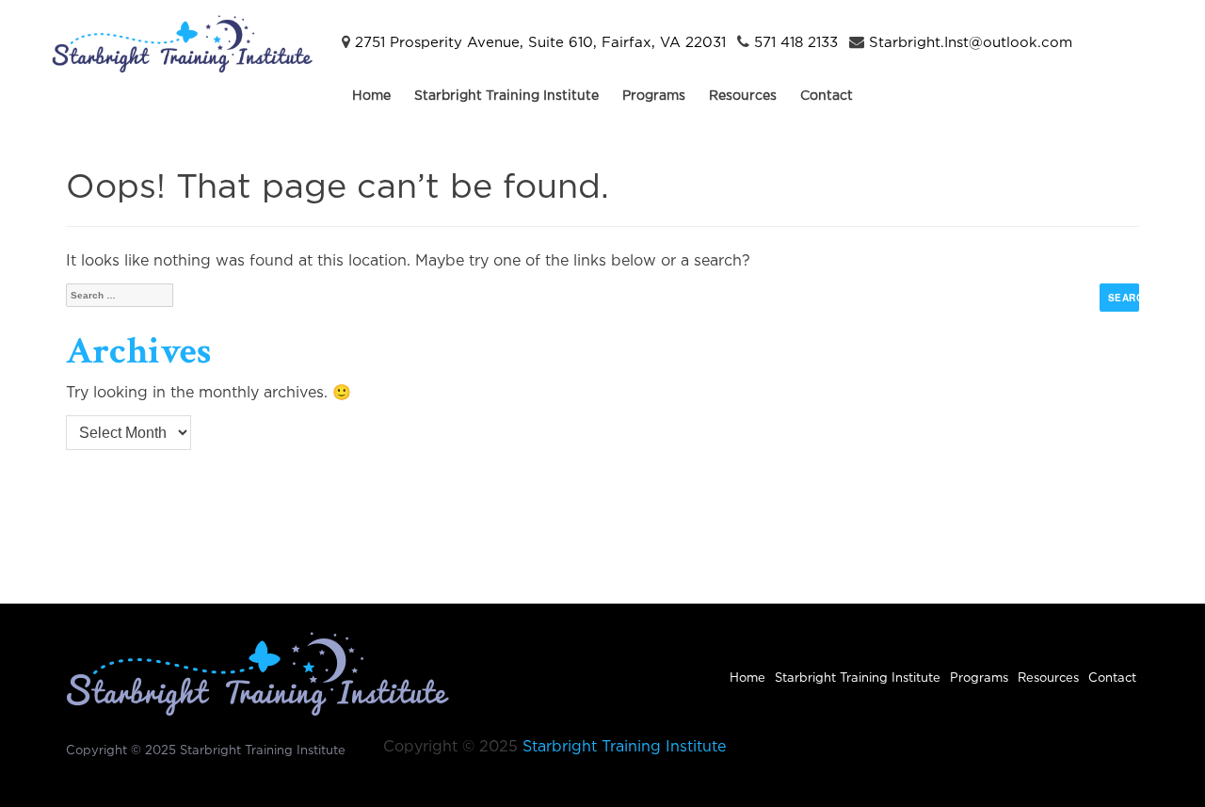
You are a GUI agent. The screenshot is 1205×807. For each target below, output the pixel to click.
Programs (653, 96)
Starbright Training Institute (506, 96)
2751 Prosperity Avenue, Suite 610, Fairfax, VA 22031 (540, 43)
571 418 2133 (796, 43)
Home (371, 96)
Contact (826, 96)
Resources (743, 96)
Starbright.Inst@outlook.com (970, 43)
